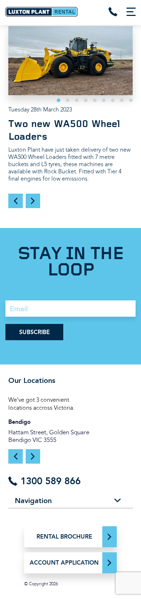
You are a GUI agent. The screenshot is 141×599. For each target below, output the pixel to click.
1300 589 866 (49, 481)
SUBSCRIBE (34, 332)
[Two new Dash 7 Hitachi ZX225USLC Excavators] (15, 201)
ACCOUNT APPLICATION (64, 562)
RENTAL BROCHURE (64, 536)
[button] (58, 100)
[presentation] (15, 457)
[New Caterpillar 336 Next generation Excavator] (33, 201)
